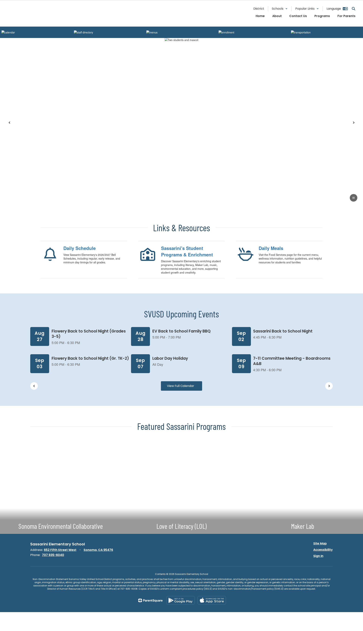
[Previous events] (34, 386)
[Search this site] (353, 9)
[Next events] (329, 386)
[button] (280, 8)
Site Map (320, 543)
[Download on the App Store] (212, 600)
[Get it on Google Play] (180, 600)
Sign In (318, 556)
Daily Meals (271, 248)
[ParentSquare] (150, 600)
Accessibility (323, 549)
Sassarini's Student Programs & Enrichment (187, 251)
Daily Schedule (79, 248)
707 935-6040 (53, 555)
